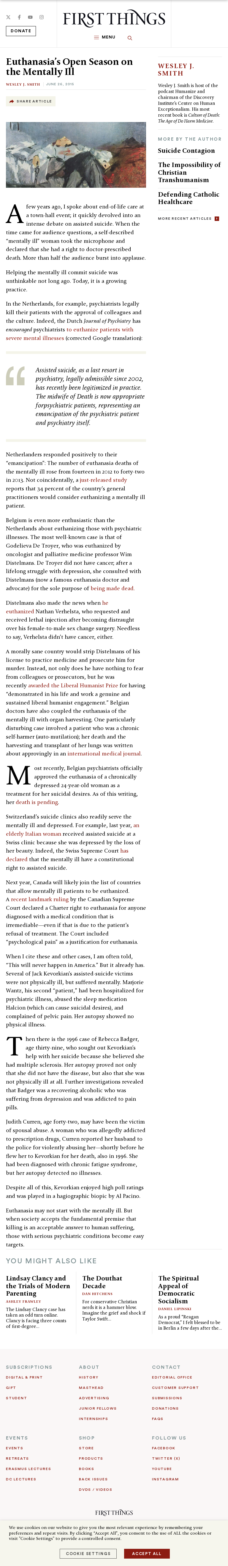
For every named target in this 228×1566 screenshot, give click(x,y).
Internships (93, 1419)
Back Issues (93, 1479)
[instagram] (41, 17)
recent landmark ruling (40, 899)
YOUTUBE (162, 1469)
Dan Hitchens (97, 1293)
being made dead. (113, 588)
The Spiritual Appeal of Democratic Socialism (178, 1289)
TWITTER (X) (166, 1458)
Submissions (167, 1398)
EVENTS (17, 1438)
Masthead (91, 1387)
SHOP (87, 1438)
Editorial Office (172, 1377)
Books (86, 1469)
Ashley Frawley (23, 1301)
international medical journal (104, 753)
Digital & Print (24, 1377)
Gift (11, 1387)
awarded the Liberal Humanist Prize (73, 685)
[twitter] (8, 17)
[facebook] (19, 17)
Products (91, 1458)
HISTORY (88, 1377)
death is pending (37, 802)
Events (14, 1448)
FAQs (158, 1419)
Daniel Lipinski (174, 1309)
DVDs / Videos (96, 1489)
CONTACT (166, 1367)
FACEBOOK (163, 1448)
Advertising (94, 1398)
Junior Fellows (98, 1408)
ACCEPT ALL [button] (147, 1554)
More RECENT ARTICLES (185, 218)
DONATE (21, 31)
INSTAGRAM (165, 1479)
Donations (165, 1408)
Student (16, 1398)
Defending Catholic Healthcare (188, 198)
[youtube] (30, 17)
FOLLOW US (169, 1438)
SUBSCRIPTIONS (29, 1367)
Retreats (17, 1458)
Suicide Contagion (186, 150)
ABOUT (89, 1367)
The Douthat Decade (102, 1282)
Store (86, 1448)
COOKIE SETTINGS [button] (88, 1554)
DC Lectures (21, 1479)
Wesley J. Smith (23, 84)
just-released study (103, 479)
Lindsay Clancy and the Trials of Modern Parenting (38, 1285)
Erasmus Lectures (28, 1469)
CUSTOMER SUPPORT (175, 1387)
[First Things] (114, 18)
